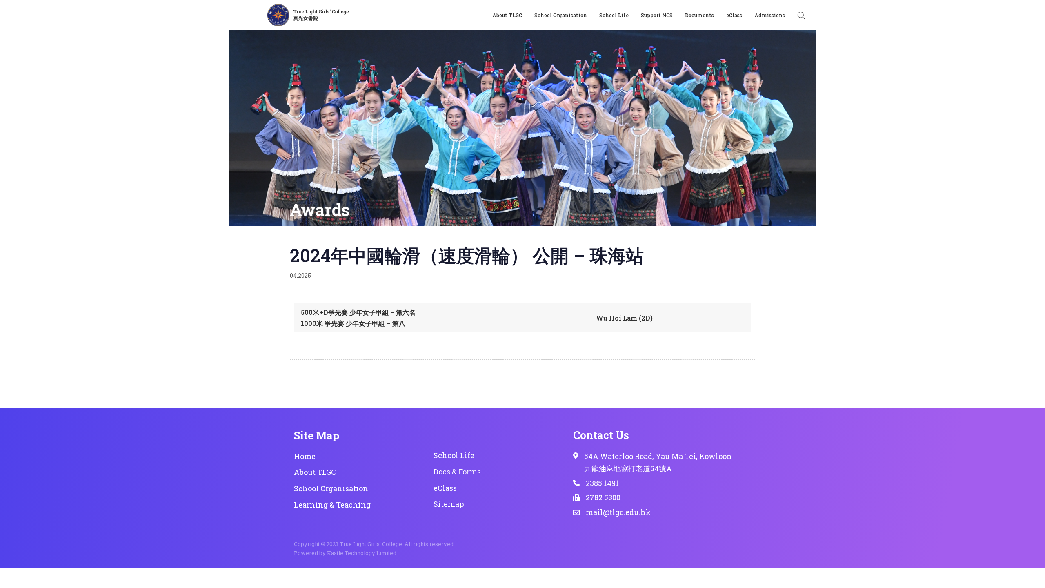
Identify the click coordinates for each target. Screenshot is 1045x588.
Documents (699, 15)
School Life (614, 15)
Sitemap (449, 504)
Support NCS (657, 15)
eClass (734, 15)
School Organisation (560, 15)
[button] (801, 15)
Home (305, 456)
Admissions (769, 15)
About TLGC (507, 15)
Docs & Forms (457, 472)
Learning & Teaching (332, 505)
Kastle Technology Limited (361, 553)
